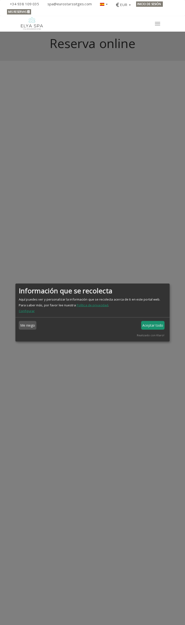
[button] (104, 3)
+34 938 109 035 (24, 3)
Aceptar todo (152, 325)
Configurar (27, 311)
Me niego (27, 325)
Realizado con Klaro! (150, 335)
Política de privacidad (92, 305)
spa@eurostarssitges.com (69, 3)
